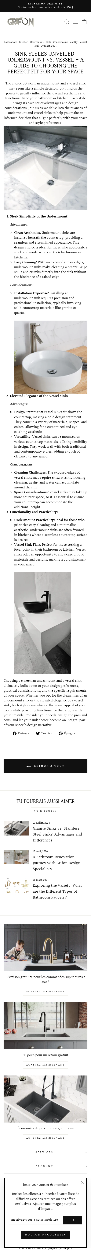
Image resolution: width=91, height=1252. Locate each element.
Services (45, 1152)
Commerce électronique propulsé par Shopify (45, 1248)
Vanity (74, 42)
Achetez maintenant (45, 992)
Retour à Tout (48, 766)
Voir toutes (45, 811)
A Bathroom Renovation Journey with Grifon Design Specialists (56, 863)
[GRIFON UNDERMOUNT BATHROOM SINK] (45, 208)
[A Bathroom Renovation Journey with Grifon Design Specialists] (16, 857)
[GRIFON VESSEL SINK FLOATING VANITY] (42, 673)
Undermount (60, 42)
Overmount (37, 42)
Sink (48, 42)
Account (44, 1166)
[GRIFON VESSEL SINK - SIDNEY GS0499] (50, 357)
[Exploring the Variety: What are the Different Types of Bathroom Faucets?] (16, 885)
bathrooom (10, 42)
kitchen (23, 42)
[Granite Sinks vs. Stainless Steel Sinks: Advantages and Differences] (16, 828)
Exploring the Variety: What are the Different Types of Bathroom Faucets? (57, 891)
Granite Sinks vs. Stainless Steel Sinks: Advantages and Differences (57, 834)
